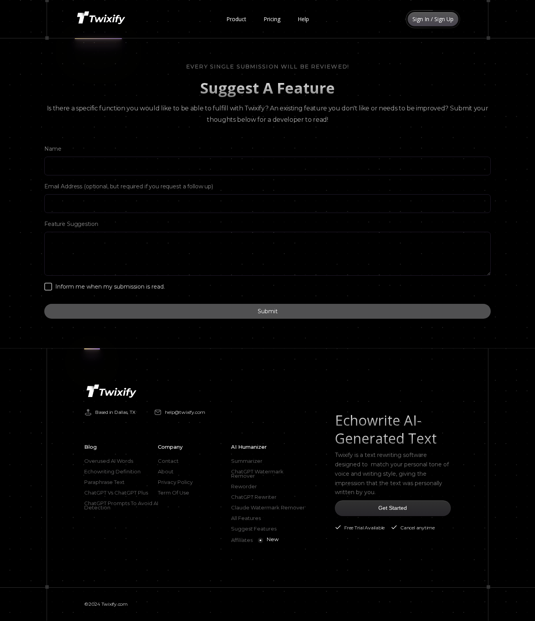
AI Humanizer (249, 447)
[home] (102, 19)
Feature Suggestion (71, 223)
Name (52, 148)
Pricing (272, 19)
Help (303, 19)
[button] (236, 19)
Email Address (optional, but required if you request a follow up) (128, 186)
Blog (90, 447)
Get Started (392, 508)
